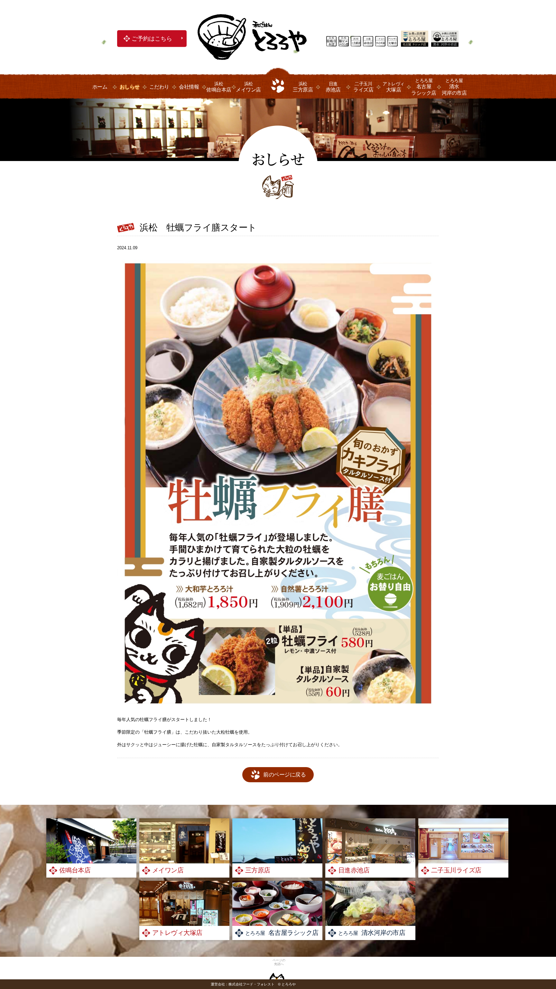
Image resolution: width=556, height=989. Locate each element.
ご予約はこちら (152, 38)
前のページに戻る (284, 775)
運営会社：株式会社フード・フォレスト (242, 984)
